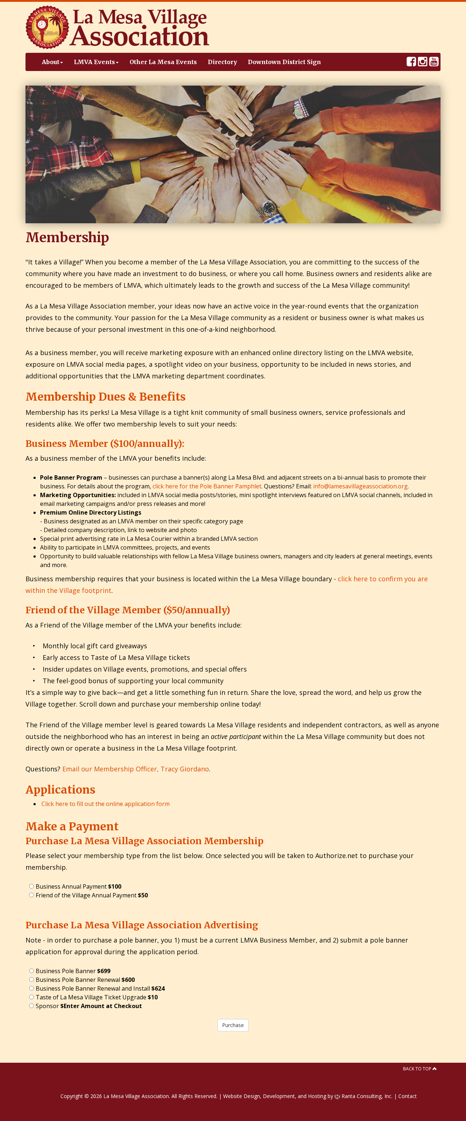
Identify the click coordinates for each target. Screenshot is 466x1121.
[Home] (117, 27)
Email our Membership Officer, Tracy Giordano (135, 768)
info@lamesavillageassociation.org (360, 486)
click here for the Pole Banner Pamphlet (207, 486)
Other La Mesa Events (163, 62)
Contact (407, 1096)
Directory (222, 62)
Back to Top (418, 1069)
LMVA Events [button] (94, 62)
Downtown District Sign (284, 62)
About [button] (50, 62)
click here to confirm (370, 578)
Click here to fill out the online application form (106, 804)
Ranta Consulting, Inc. (366, 1096)
